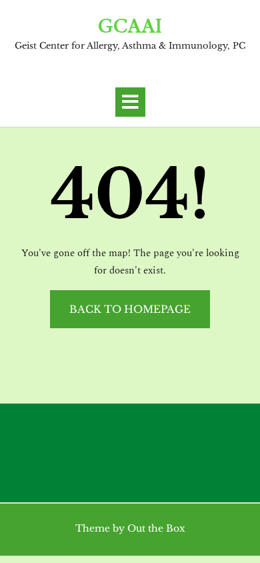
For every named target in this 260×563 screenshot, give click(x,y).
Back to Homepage (130, 309)
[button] (130, 102)
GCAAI (130, 27)
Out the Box (156, 528)
